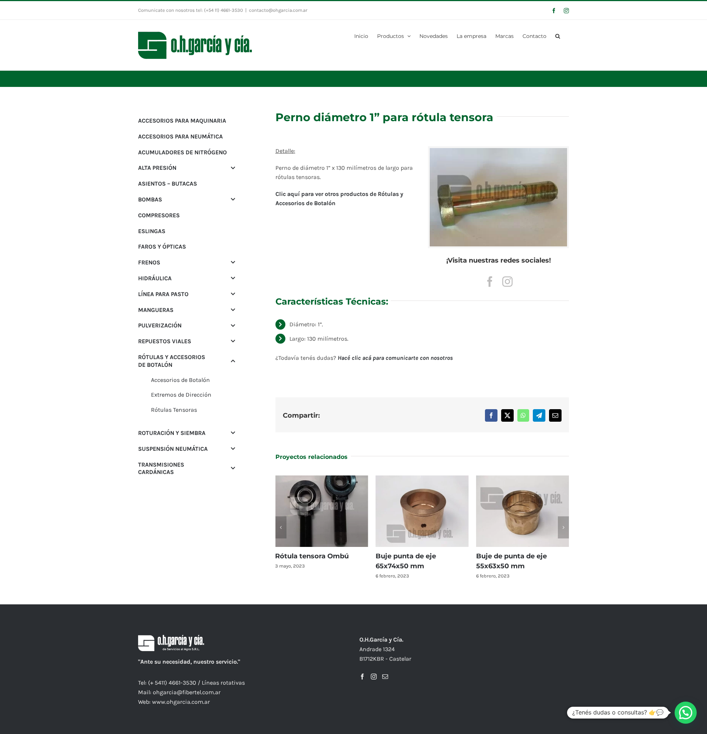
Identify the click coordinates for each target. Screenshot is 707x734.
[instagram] (507, 282)
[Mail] (385, 676)
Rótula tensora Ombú (312, 556)
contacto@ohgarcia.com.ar (278, 10)
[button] (557, 35)
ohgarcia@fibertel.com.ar (187, 692)
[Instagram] (374, 676)
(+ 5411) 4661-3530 (172, 682)
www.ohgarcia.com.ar (181, 701)
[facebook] (490, 282)
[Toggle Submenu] (233, 168)
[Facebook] (362, 676)
